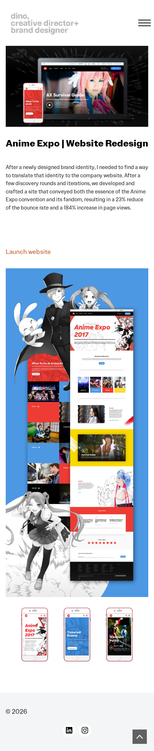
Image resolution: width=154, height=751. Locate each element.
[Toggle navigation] (142, 23)
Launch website (28, 252)
